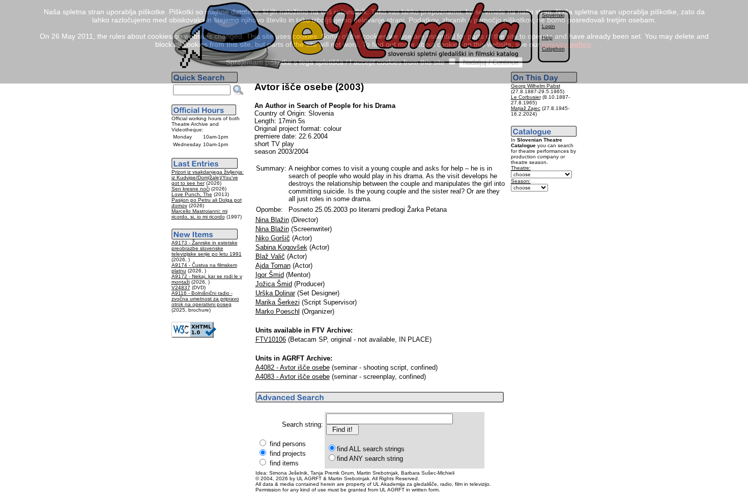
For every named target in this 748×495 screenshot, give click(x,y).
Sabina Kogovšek (281, 247)
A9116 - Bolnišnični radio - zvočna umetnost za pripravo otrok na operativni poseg (205, 298)
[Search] (238, 90)
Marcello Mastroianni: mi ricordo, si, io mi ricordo (199, 213)
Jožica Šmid (273, 284)
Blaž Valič (270, 256)
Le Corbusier (526, 97)
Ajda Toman (273, 265)
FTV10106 (270, 339)
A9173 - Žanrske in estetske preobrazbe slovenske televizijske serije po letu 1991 (206, 248)
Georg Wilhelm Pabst (535, 86)
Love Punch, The (191, 194)
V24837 (180, 287)
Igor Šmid (269, 275)
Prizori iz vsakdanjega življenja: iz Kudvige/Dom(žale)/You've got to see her (207, 177)
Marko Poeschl (277, 311)
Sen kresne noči (190, 188)
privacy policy (566, 44)
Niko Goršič (272, 238)
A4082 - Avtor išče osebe (292, 367)
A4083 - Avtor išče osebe (292, 376)
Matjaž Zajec (525, 108)
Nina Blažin (272, 220)
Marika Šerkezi (277, 302)
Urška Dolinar (275, 293)
